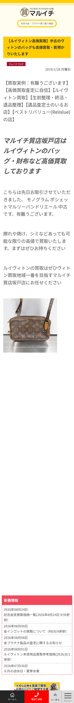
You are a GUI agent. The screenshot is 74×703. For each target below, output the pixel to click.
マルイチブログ (16, 64)
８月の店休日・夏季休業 (21, 671)
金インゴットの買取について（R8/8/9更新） (36, 631)
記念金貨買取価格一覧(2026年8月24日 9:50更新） (37, 617)
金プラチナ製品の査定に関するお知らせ (33, 642)
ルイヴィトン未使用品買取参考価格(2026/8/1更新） (37, 657)
